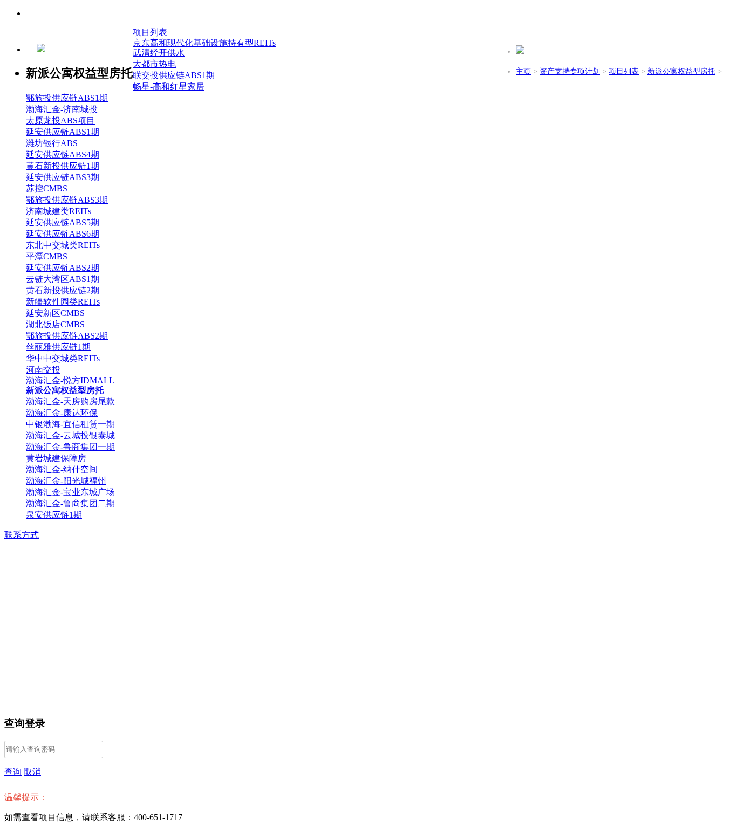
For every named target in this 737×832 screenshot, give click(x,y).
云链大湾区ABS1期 (62, 279)
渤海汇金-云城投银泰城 (70, 435)
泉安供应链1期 (54, 514)
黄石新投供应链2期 (62, 290)
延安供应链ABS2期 (62, 267)
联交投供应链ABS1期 (174, 75)
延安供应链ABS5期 (62, 222)
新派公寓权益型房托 (681, 71)
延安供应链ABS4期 (62, 154)
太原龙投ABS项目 (60, 120)
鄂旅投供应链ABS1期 (67, 97)
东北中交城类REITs (63, 245)
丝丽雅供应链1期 (58, 347)
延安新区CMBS (55, 313)
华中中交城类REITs (63, 358)
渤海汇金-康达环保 (62, 412)
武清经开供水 (159, 52)
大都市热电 (154, 63)
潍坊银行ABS (52, 143)
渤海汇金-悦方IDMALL (70, 380)
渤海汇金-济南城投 (62, 109)
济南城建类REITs (58, 211)
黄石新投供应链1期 (62, 165)
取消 (32, 771)
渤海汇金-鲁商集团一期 (70, 446)
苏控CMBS (46, 188)
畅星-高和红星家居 (168, 86)
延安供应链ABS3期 (62, 177)
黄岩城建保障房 (56, 458)
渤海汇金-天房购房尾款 (70, 401)
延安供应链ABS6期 (62, 233)
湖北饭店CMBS (55, 324)
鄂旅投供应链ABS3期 (67, 199)
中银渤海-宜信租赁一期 (70, 424)
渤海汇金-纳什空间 (62, 469)
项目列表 (624, 71)
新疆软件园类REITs (63, 301)
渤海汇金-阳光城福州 (66, 480)
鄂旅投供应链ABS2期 (67, 335)
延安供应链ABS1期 (62, 131)
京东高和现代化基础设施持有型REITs (204, 42)
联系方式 (21, 534)
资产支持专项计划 (570, 71)
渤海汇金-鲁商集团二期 (70, 503)
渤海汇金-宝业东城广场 (70, 492)
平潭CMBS (46, 256)
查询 (13, 771)
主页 (523, 71)
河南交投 (43, 369)
